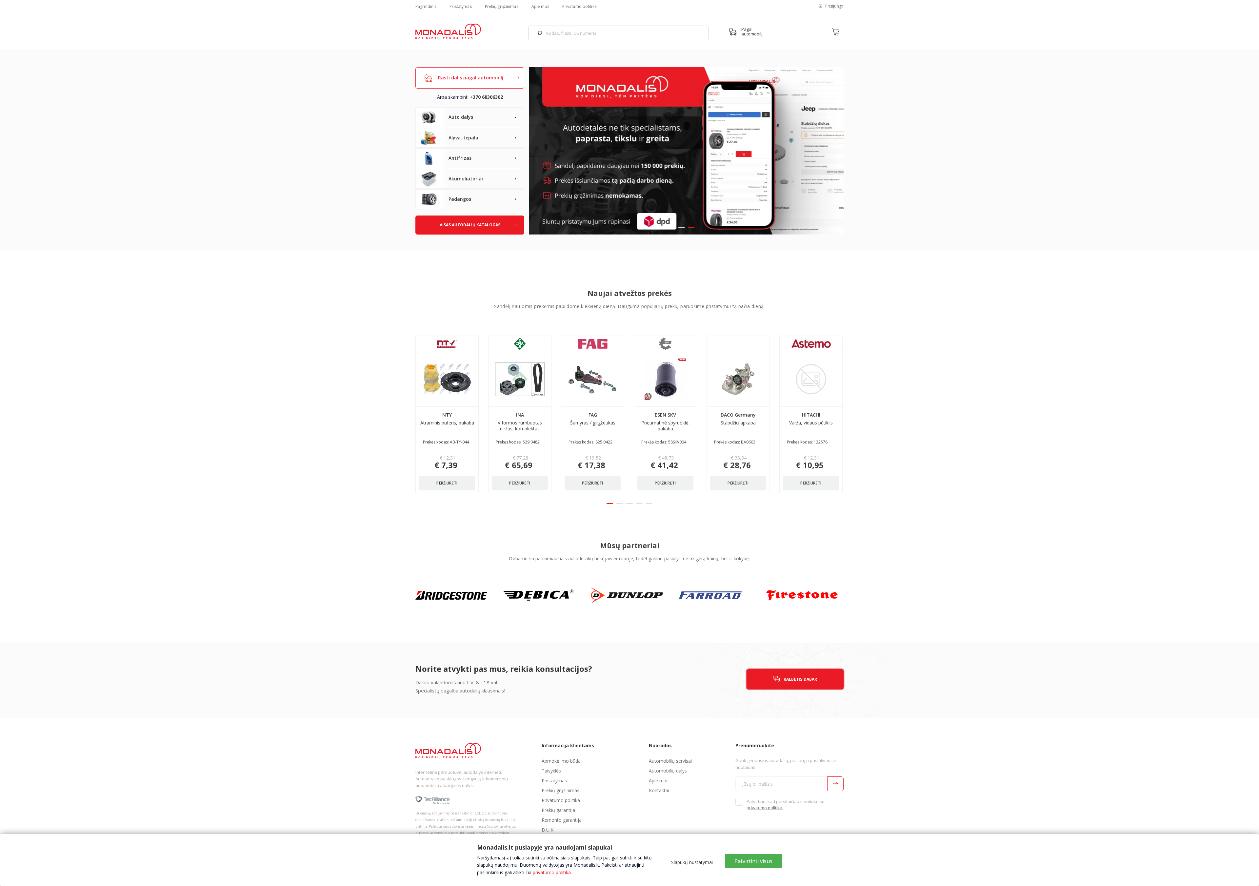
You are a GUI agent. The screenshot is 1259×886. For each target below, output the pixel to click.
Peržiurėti (446, 483)
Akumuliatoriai (466, 178)
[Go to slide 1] (681, 227)
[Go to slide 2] (691, 227)
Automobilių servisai (670, 761)
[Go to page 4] (639, 503)
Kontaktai (659, 790)
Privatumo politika (579, 6)
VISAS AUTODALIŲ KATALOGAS (470, 225)
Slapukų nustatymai (692, 862)
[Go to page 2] (619, 503)
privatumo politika (552, 872)
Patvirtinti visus (753, 861)
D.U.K (547, 830)
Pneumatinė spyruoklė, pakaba (665, 421)
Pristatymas (460, 6)
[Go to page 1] (610, 503)
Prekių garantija (558, 810)
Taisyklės (551, 771)
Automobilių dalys (668, 771)
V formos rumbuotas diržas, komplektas (520, 421)
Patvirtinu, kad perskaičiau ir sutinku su (786, 804)
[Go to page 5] (649, 503)
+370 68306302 (486, 97)
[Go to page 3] (629, 503)
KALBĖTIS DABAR (800, 679)
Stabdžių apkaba (738, 418)
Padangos (460, 199)
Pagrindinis (425, 6)
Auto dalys (461, 117)
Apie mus (540, 6)
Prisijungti (834, 6)
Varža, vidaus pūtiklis (811, 418)
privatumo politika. (765, 808)
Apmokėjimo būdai (562, 761)
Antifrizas (460, 158)
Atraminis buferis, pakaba (447, 418)
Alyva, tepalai (464, 137)
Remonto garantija (562, 820)
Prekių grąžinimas (501, 6)
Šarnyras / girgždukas (592, 418)
